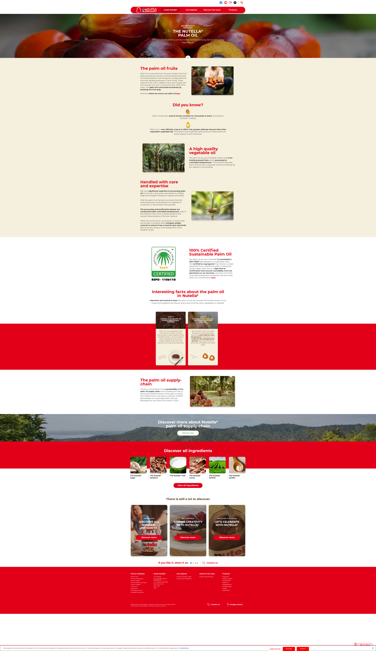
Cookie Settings (275, 649)
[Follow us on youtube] (225, 2)
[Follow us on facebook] (221, 2)
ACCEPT (303, 649)
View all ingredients (188, 485)
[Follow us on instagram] (230, 2)
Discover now (188, 433)
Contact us (212, 563)
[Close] (373, 648)
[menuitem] (170, 10)
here (178, 94)
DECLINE (289, 649)
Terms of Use (159, 604)
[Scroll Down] (188, 57)
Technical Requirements (169, 604)
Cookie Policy (151, 604)
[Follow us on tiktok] (235, 2)
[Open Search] (241, 2)
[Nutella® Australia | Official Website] (146, 10)
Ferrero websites (138, 574)
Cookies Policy (184, 648)
